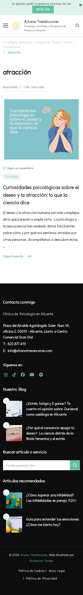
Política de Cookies (32, 570)
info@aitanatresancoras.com (30, 350)
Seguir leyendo (13, 256)
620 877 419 (17, 343)
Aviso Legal (57, 570)
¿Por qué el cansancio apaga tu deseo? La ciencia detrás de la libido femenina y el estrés (50, 433)
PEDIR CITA (43, 9)
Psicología (11, 176)
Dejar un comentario (20, 168)
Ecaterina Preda (41, 560)
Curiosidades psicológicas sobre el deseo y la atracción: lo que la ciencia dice (41, 195)
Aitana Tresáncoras (41, 21)
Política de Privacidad (41, 578)
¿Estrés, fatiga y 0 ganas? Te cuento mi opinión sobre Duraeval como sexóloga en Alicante (52, 409)
